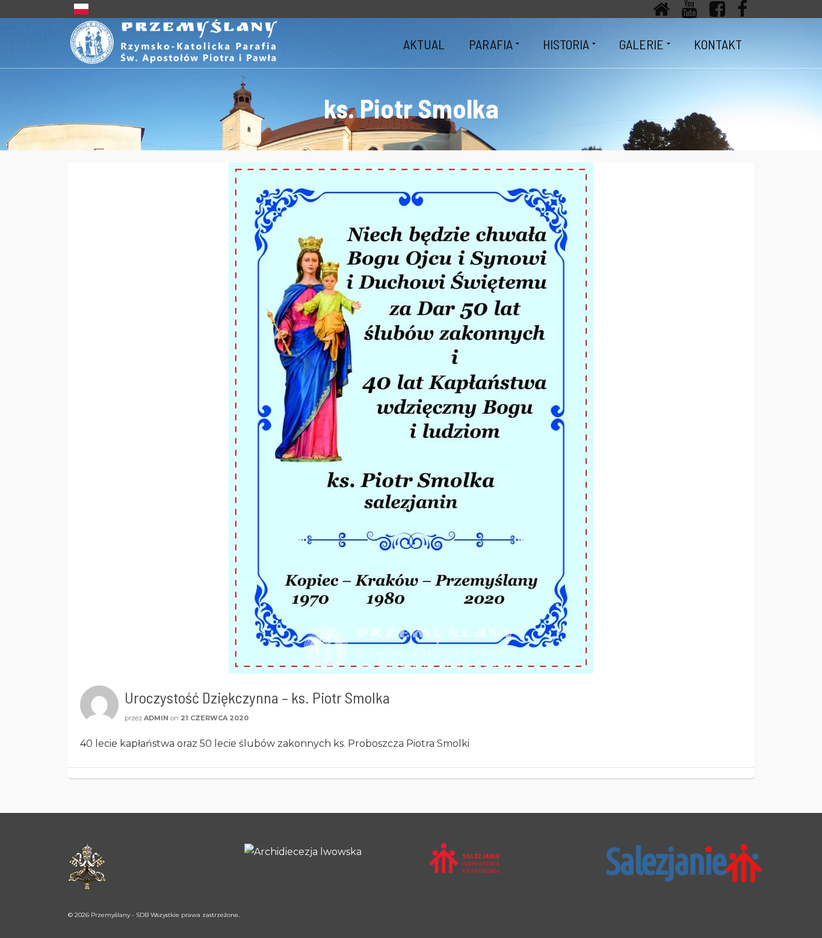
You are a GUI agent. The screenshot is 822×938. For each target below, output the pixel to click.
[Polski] (81, 9)
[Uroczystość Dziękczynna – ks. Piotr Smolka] (411, 417)
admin (156, 718)
